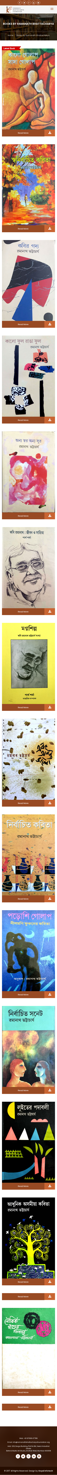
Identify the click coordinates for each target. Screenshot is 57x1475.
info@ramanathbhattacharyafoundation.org (31, 1442)
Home (10, 35)
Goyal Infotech (45, 1470)
